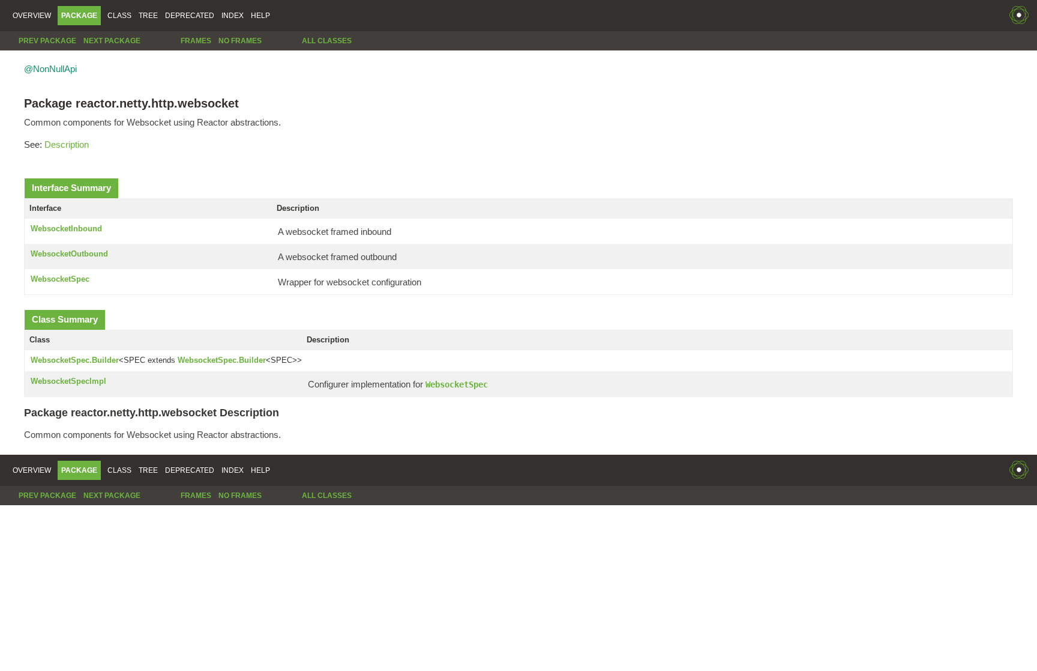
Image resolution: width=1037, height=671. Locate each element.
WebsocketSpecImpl (68, 381)
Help (260, 15)
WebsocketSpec (60, 279)
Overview (32, 15)
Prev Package (47, 41)
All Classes (327, 41)
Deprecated (189, 15)
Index (232, 15)
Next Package (111, 41)
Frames (196, 41)
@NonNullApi (50, 69)
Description (66, 144)
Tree (148, 15)
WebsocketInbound (66, 228)
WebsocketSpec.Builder (75, 360)
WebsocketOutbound (69, 253)
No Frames (240, 41)
